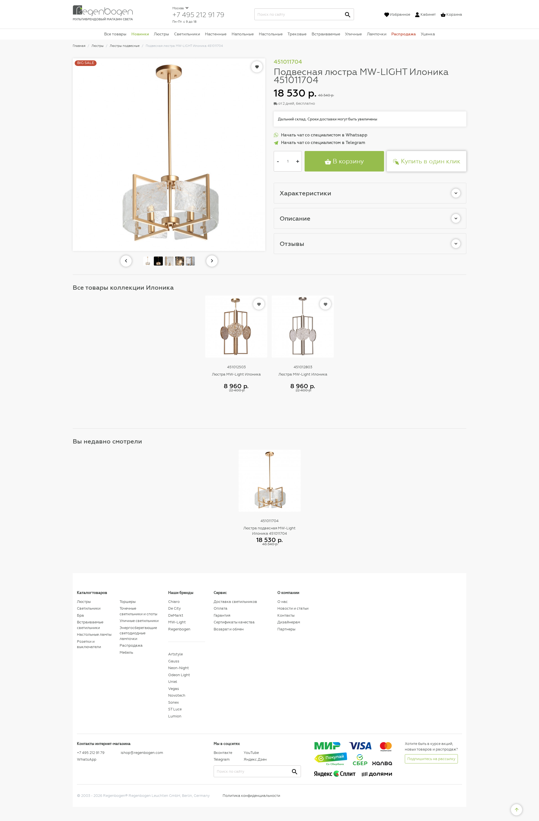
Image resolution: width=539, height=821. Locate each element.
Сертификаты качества (234, 622)
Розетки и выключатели (89, 644)
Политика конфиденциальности (251, 795)
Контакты (285, 615)
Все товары (115, 34)
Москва (178, 8)
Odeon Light (179, 675)
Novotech (176, 695)
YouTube (251, 753)
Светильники (187, 34)
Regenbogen (179, 629)
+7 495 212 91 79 (198, 14)
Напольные (243, 34)
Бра (80, 615)
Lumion (174, 716)
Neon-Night (178, 668)
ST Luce (175, 709)
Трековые (297, 34)
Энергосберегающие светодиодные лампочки (138, 633)
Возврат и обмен (229, 629)
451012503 (236, 367)
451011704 (269, 521)
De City (174, 608)
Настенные (216, 34)
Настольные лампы (94, 634)
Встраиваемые (326, 34)
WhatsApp (86, 759)
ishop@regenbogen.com (141, 753)
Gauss (173, 661)
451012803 (303, 367)
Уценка (428, 34)
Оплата (220, 608)
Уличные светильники (139, 621)
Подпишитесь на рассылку (431, 759)
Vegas (173, 689)
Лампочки (377, 34)
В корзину (347, 161)
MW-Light (177, 622)
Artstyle (175, 654)
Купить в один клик (429, 161)
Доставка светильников (235, 602)
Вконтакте (223, 753)
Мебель (126, 652)
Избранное (400, 14)
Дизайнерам (288, 622)
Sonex (173, 702)
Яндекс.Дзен (255, 759)
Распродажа (403, 33)
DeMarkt (175, 615)
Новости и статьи (293, 608)
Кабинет (428, 14)
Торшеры (128, 602)
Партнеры (286, 629)
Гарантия (222, 615)
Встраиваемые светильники (90, 625)
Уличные (353, 34)
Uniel (172, 682)
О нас (282, 602)
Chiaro (174, 602)
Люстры (161, 34)
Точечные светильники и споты (138, 611)
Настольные (271, 34)
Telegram (222, 759)
